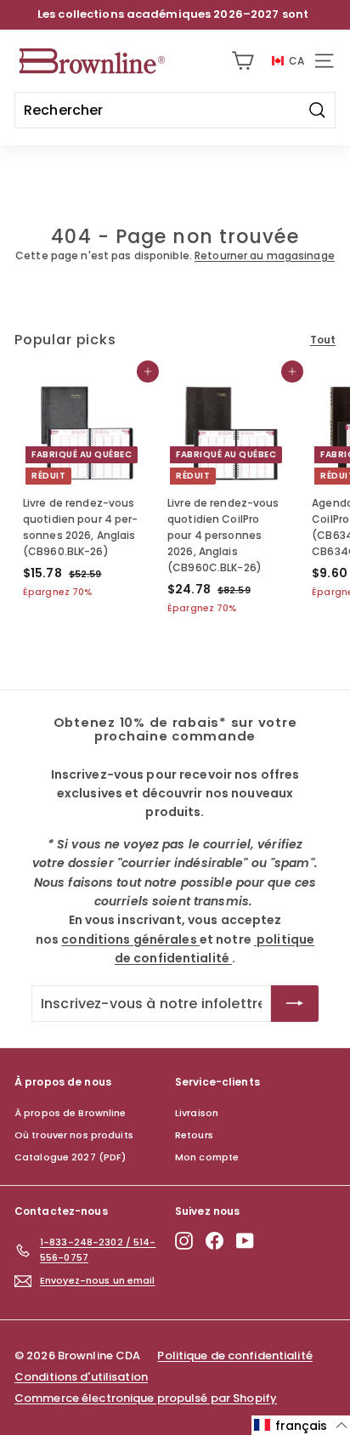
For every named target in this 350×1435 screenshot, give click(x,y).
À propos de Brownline (70, 1113)
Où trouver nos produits (73, 1135)
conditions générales (130, 939)
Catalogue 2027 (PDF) (70, 1157)
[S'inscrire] (295, 1004)
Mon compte (207, 1157)
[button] (300, 1425)
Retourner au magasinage (265, 255)
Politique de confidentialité (234, 1355)
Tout (323, 339)
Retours (194, 1135)
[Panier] (242, 61)
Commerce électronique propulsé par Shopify (145, 1398)
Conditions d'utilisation (81, 1377)
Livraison (196, 1113)
